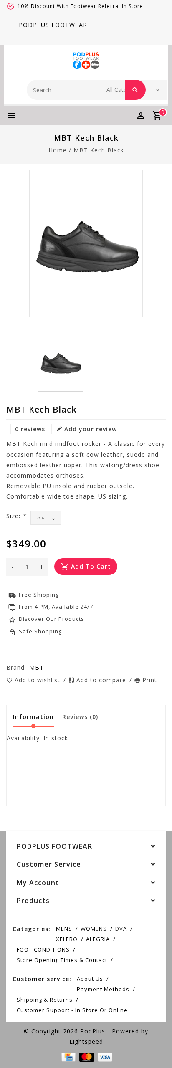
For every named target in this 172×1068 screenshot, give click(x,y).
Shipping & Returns (45, 999)
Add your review (90, 429)
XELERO (67, 939)
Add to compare (102, 680)
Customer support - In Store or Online (72, 1010)
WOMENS (94, 928)
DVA (121, 928)
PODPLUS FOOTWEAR (53, 25)
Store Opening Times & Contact (62, 960)
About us (90, 978)
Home (57, 150)
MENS (64, 928)
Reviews (80, 717)
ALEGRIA (98, 939)
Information (33, 717)
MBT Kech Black (98, 150)
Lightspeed (86, 1041)
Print (149, 680)
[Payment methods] (68, 1056)
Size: (16, 516)
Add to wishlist (38, 680)
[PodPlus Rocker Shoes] (86, 60)
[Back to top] (155, 1047)
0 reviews (30, 429)
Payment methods (103, 989)
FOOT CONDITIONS (43, 949)
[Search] (135, 90)
